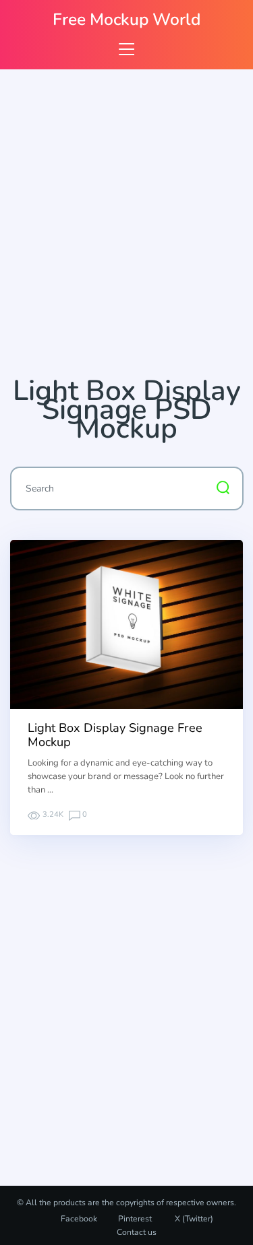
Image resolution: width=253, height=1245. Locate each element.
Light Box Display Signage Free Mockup (115, 735)
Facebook (79, 1218)
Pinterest (135, 1218)
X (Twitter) (193, 1218)
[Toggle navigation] (126, 49)
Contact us (137, 1232)
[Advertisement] (126, 228)
